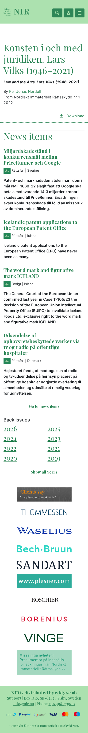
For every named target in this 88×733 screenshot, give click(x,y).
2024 (10, 438)
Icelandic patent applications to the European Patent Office (40, 225)
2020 (10, 458)
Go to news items (44, 406)
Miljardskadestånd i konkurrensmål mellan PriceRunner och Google (32, 156)
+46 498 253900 (62, 703)
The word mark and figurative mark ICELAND (39, 273)
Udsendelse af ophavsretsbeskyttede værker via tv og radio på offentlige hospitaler (42, 344)
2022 (10, 448)
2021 (54, 448)
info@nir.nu (23, 703)
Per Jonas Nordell (25, 91)
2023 (54, 438)
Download (74, 115)
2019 (54, 458)
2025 (54, 428)
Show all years (44, 472)
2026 (10, 428)
